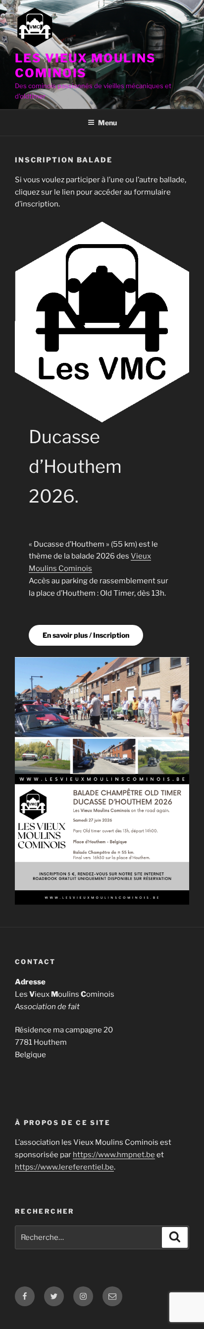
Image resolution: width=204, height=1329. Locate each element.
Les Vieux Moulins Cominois (85, 65)
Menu (107, 122)
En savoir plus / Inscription (86, 635)
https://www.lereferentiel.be (64, 1167)
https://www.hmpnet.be (114, 1154)
